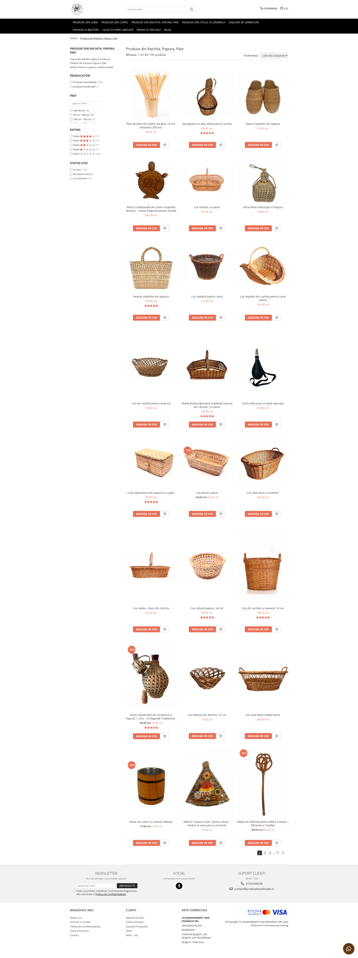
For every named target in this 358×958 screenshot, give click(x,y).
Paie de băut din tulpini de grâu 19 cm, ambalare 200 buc (151, 125)
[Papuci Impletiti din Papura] (263, 94)
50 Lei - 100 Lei (81, 114)
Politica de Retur (135, 922)
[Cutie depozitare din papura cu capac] (151, 463)
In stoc (77, 169)
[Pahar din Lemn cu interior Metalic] (151, 783)
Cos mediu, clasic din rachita (151, 608)
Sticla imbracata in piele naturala (263, 403)
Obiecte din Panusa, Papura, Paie (88, 63)
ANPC (129, 930)
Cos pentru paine (207, 492)
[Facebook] (179, 886)
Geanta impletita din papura (151, 296)
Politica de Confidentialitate (110, 894)
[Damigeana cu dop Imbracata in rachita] (207, 94)
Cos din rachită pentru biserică (151, 403)
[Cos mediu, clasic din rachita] (151, 565)
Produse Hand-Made (84, 82)
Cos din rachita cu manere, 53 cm (263, 608)
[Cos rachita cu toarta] (207, 180)
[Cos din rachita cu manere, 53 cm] (263, 565)
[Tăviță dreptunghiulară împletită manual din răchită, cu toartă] (207, 365)
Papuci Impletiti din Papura (263, 124)
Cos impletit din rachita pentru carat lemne (263, 298)
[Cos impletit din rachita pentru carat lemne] (263, 267)
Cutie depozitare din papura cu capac (151, 492)
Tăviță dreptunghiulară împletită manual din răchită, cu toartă (207, 405)
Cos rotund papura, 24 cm (207, 608)
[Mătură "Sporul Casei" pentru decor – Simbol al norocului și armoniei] (207, 783)
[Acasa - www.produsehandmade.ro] (88, 9)
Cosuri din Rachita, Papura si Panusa (90, 59)
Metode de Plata (135, 917)
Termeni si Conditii (80, 922)
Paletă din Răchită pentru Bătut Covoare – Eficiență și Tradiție (263, 823)
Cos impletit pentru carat (207, 296)
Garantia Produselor (137, 926)
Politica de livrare (79, 930)
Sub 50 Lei (78, 110)
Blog (167, 30)
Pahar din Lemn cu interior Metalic (151, 822)
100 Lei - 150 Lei (81, 119)
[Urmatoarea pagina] (282, 853)
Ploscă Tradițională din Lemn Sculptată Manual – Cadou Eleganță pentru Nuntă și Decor (151, 208)
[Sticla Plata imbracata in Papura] (263, 180)
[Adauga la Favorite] (165, 145)
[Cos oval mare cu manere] (263, 463)
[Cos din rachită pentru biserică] (151, 364)
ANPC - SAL (132, 935)
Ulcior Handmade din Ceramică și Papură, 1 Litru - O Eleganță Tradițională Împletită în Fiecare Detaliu (151, 716)
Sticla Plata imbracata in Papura (263, 207)
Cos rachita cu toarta (207, 207)
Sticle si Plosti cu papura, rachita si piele (91, 67)
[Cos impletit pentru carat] (207, 266)
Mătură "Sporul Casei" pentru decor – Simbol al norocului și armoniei (206, 823)
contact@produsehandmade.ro (254, 889)
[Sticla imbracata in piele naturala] (263, 365)
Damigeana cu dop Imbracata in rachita (207, 124)
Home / (75, 38)
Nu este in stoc (81, 174)
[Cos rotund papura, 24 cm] (207, 565)
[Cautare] (191, 9)
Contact (74, 935)
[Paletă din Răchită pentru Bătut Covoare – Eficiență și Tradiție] (263, 783)
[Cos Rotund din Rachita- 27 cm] (207, 676)
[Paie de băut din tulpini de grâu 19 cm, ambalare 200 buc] (151, 94)
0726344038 (254, 883)
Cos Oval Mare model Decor (263, 715)
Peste (76, 136)
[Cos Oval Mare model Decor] (263, 676)
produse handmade (84, 86)
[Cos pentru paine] (207, 463)
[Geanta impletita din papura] (151, 267)
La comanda (80, 178)
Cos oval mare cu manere (263, 492)
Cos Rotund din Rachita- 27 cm (207, 715)
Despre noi (76, 917)
